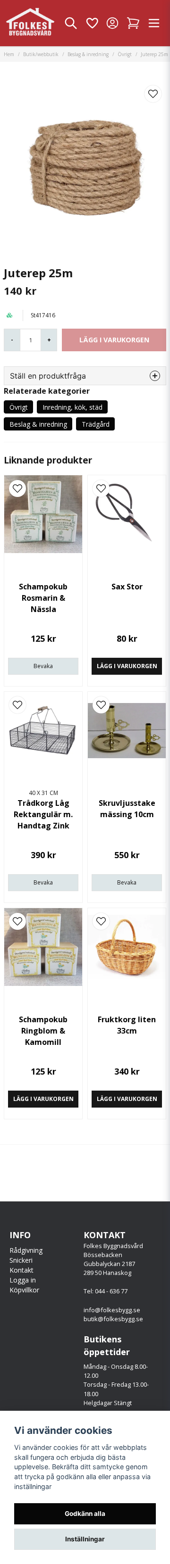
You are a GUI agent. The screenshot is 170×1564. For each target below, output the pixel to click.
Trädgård (96, 424)
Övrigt (125, 54)
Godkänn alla (85, 1513)
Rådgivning (25, 1250)
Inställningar (85, 1539)
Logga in (22, 1279)
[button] (153, 93)
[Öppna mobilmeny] (154, 23)
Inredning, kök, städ (72, 407)
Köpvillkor (24, 1289)
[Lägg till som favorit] (91, 23)
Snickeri (21, 1260)
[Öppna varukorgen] (133, 23)
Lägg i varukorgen (127, 666)
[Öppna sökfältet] (70, 23)
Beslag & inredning (88, 54)
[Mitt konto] (112, 23)
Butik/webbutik (41, 54)
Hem (9, 54)
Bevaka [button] (43, 666)
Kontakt (21, 1270)
